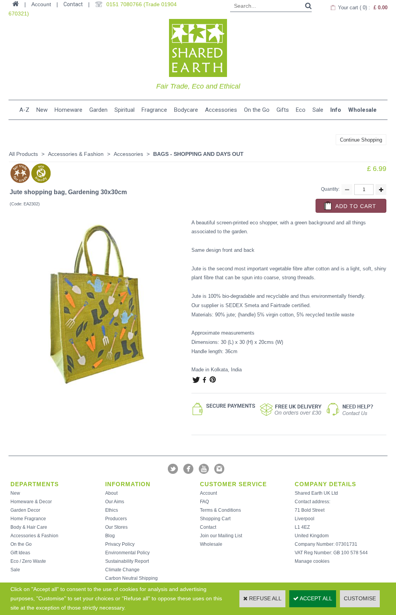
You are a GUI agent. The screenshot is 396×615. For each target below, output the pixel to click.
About (111, 493)
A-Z (24, 109)
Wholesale (362, 109)
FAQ (204, 501)
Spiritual (124, 109)
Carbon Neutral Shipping (131, 578)
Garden (98, 109)
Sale (317, 109)
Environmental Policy (127, 552)
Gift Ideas (20, 552)
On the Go (257, 109)
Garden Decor (25, 510)
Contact (73, 4)
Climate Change (122, 569)
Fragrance (154, 109)
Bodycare (186, 109)
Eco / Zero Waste (28, 561)
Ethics (111, 510)
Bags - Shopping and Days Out (198, 154)
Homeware (68, 109)
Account (208, 493)
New (42, 109)
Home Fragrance (28, 518)
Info (335, 109)
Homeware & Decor (31, 501)
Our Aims (114, 501)
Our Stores (116, 527)
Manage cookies (312, 561)
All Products (23, 154)
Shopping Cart (215, 518)
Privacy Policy (120, 544)
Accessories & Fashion (76, 154)
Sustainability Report (127, 561)
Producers (116, 518)
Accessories (221, 109)
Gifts (283, 109)
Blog (110, 535)
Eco (301, 109)
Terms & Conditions (220, 510)
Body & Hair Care (28, 527)
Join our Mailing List (221, 535)
